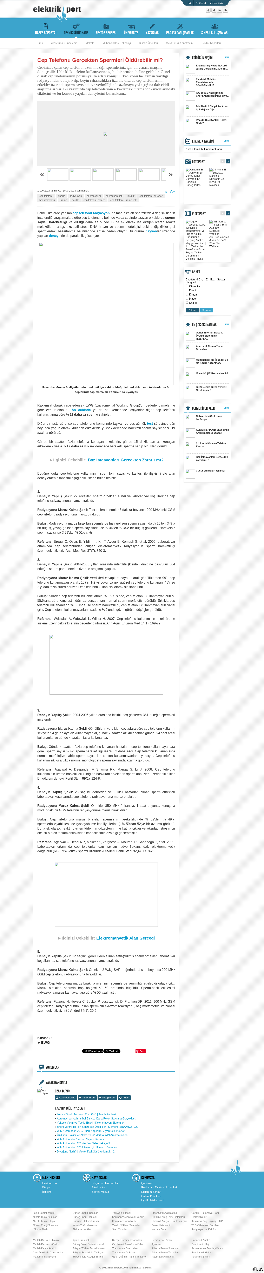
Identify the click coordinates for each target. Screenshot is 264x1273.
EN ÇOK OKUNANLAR (204, 324)
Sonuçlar (206, 310)
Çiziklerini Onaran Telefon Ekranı (211, 445)
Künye (46, 1187)
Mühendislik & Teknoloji (117, 43)
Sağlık (193, 302)
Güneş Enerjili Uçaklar (85, 1213)
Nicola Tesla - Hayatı (44, 1221)
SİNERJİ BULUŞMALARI (214, 32)
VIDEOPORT (199, 213)
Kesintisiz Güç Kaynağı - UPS (207, 1221)
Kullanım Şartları (151, 1191)
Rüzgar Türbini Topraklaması (89, 1248)
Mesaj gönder (108, 1097)
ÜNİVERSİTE (131, 32)
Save (142, 1051)
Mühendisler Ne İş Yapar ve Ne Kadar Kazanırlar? (212, 361)
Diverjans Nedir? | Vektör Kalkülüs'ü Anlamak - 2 (85, 1151)
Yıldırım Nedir (40, 1229)
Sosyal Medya (100, 1191)
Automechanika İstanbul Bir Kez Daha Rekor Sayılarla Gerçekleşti (96, 1118)
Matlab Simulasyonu (44, 1256)
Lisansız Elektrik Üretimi (86, 1221)
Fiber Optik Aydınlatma (164, 1213)
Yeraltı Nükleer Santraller (126, 1225)
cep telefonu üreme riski (123, 200)
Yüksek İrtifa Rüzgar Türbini (88, 1256)
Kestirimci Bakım (200, 1256)
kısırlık (130, 196)
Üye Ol (202, 3)
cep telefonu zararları (151, 196)
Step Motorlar (119, 1229)
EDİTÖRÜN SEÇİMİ (202, 57)
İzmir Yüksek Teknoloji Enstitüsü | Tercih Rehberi (86, 1114)
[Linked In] (220, 11)
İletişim (46, 1191)
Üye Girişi (218, 3)
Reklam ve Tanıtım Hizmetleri (159, 1187)
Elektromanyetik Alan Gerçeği (125, 938)
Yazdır (125, 1097)
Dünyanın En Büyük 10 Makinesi (216, 182)
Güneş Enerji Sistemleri (46, 1225)
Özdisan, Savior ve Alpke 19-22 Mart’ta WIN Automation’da (92, 1135)
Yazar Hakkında (67, 1097)
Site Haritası (99, 1187)
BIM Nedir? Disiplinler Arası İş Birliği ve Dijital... (212, 108)
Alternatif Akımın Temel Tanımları (209, 348)
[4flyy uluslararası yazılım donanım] (257, 1269)
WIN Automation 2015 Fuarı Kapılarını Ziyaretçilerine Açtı (91, 1130)
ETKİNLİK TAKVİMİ (203, 141)
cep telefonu (46, 196)
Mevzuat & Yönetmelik (179, 43)
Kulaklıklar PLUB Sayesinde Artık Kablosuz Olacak (212, 431)
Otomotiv (194, 286)
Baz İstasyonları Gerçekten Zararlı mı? (126, 460)
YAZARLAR (152, 32)
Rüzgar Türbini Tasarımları (127, 1240)
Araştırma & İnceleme (64, 43)
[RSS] (225, 11)
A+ (172, 191)
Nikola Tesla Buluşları (45, 1217)
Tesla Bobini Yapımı (44, 1213)
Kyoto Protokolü (81, 1240)
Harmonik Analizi (200, 1240)
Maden (193, 298)
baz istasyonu (47, 200)
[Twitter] (214, 11)
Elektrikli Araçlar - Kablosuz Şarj (169, 1221)
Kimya (193, 294)
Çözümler (147, 1183)
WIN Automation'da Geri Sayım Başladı (80, 1139)
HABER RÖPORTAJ (45, 32)
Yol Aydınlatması (121, 1213)
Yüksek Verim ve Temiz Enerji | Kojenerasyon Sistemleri (90, 1122)
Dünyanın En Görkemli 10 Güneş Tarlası (193, 182)
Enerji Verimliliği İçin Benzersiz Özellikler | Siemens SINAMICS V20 (97, 1126)
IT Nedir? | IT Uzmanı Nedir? (212, 373)
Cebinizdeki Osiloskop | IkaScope (209, 418)
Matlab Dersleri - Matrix (46, 1240)
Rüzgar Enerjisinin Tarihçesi (88, 1252)
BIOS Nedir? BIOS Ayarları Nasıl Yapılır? (211, 389)
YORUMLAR (52, 1067)
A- (166, 192)
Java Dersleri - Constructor (48, 1252)
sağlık (75, 200)
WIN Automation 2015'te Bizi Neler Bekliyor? (83, 1143)
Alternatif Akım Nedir (163, 1256)
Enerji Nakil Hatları (201, 1252)
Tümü (39, 43)
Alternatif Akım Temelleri (165, 1252)
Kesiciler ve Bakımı (162, 1240)
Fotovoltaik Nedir (161, 1225)
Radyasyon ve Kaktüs (203, 1229)
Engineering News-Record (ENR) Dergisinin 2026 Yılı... (212, 67)
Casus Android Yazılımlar (210, 470)
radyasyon (76, 196)
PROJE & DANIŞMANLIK (180, 32)
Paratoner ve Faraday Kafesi (207, 1248)
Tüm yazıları (88, 1097)
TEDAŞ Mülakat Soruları (205, 1225)
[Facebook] (208, 11)
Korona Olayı (159, 1229)
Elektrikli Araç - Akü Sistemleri (168, 1217)
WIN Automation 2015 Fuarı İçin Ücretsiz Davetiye (87, 1147)
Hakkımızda (49, 1183)
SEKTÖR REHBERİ (106, 32)
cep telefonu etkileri (94, 200)
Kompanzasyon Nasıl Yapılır (128, 1217)
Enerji (192, 290)
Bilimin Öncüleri (148, 43)
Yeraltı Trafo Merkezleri (85, 1225)
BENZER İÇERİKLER (203, 408)
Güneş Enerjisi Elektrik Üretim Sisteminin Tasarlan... (209, 335)
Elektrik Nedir (198, 1217)
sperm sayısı (94, 196)
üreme (63, 200)
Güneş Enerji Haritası (85, 1217)
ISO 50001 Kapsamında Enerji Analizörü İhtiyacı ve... (212, 94)
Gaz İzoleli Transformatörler (127, 1244)
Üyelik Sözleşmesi (152, 1200)
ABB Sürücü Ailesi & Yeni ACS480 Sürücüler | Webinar (219, 242)
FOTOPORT (198, 161)
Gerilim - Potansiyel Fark (205, 1213)
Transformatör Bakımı (124, 1252)
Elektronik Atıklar (82, 1229)
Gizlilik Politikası (151, 1196)
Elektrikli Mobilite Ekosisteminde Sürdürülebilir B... (206, 82)
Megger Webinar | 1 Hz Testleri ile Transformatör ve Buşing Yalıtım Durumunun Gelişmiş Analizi (196, 251)
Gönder (192, 310)
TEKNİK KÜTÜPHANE (76, 32)
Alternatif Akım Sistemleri (165, 1248)
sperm (61, 196)
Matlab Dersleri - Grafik (46, 1244)
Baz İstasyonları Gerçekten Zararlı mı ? (212, 459)
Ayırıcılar (156, 1244)
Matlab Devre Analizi (44, 1248)
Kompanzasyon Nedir (124, 1221)
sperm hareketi (114, 196)
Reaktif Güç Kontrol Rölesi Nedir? (211, 122)
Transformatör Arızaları (125, 1248)
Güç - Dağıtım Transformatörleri (129, 1256)
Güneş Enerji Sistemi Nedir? (88, 1244)
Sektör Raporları (211, 43)
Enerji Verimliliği (200, 1244)
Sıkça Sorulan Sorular (105, 1183)
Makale (90, 43)
